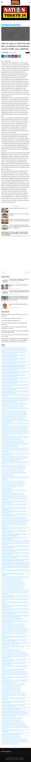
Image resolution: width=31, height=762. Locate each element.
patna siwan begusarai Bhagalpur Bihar (11, 686)
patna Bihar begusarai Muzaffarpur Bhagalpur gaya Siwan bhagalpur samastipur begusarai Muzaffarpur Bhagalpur (15, 564)
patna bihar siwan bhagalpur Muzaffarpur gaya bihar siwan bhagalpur (14, 638)
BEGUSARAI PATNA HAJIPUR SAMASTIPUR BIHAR (11, 439)
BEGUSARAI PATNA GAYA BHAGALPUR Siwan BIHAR (12, 406)
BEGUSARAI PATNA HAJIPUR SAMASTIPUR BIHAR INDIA (13, 441)
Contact (11, 759)
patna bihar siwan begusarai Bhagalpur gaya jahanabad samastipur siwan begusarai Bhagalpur (15, 616)
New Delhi (20, 486)
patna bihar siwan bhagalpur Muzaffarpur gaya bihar (14, 631)
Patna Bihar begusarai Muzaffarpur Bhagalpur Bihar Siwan (14, 506)
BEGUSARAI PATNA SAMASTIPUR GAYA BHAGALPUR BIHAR (13, 466)
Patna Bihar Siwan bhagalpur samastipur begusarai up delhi (14, 667)
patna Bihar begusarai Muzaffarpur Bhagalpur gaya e (14, 522)
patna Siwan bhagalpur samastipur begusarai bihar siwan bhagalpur (15, 728)
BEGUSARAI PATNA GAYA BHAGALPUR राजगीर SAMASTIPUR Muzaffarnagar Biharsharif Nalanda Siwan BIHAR (13, 366)
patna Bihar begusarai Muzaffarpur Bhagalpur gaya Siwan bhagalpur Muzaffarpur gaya (15, 551)
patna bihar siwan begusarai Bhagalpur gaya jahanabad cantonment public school (15, 597)
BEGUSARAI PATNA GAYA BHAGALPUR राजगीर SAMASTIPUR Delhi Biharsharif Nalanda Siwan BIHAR (14, 363)
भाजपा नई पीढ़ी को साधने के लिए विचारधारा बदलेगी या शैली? (18, 305)
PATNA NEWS (4, 684)
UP (4, 743)
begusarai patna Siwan (7, 475)
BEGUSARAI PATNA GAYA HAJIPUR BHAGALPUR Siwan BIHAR (14, 429)
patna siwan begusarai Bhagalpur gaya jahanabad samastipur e (13, 699)
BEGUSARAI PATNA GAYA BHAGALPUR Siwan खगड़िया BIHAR (13, 403)
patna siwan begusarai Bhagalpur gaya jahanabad (13, 693)
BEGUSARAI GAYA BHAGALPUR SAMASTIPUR (17, 348)
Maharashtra (5, 486)
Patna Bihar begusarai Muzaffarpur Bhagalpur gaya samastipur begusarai (14, 532)
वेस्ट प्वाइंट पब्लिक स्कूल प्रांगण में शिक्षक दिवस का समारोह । (11, 318)
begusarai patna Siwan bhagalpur (10, 477)
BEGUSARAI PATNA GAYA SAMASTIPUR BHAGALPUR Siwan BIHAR (15, 437)
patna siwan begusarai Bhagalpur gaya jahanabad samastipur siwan (13, 703)
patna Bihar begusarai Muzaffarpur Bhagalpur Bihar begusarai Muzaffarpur (14, 502)
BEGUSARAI (4, 348)
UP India (8, 743)
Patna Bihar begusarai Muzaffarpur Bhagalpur (13, 494)
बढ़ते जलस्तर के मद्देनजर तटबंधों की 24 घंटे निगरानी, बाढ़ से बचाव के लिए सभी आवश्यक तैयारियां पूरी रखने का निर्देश (19, 291)
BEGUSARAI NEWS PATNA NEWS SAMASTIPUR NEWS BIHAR (13, 472)
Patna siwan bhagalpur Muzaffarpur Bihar (12, 718)
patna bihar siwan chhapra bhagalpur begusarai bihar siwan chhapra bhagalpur (14, 682)
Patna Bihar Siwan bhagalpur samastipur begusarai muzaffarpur (14, 657)
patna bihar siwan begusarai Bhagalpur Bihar (12, 586)
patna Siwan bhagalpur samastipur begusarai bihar (14, 725)
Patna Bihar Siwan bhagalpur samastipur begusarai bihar (15, 654)
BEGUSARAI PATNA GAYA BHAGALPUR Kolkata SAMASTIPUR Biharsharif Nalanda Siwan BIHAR (14, 379)
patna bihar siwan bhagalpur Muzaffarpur (12, 619)
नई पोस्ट (3, 272)
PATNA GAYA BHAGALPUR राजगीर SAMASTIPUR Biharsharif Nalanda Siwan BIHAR (14, 491)
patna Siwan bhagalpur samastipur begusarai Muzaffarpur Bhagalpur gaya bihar (12, 734)
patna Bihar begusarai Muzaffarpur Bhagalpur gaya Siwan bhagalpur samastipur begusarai (15, 557)
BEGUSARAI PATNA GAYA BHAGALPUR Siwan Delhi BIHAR (13, 411)
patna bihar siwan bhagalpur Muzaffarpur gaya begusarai (15, 629)
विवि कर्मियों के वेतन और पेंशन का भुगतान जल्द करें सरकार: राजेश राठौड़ (19, 214)
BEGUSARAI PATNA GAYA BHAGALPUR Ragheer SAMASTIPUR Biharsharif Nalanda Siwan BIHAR (14, 383)
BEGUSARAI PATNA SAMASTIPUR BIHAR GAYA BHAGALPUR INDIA (15, 457)
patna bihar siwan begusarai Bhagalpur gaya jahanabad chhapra (15, 600)
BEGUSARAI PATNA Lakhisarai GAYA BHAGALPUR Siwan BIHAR (15, 443)
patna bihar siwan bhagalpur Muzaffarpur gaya (13, 627)
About (7, 759)
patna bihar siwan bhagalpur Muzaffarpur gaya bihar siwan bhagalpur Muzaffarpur (14, 641)
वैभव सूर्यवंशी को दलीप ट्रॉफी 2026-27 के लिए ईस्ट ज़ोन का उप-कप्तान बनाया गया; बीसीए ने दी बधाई (19, 280)
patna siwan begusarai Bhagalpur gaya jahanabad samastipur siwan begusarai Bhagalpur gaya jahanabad (15, 712)
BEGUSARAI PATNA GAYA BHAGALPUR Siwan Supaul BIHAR (14, 416)
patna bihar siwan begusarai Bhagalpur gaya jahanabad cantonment (15, 594)
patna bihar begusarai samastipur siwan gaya (12, 581)
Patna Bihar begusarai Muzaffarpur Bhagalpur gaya (14, 518)
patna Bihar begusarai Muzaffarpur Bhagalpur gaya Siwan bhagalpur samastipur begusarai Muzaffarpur (15, 560)
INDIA (13, 484)
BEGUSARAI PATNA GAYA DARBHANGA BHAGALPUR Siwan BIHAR (15, 427)
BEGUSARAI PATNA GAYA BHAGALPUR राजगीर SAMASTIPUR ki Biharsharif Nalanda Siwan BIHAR (14, 369)
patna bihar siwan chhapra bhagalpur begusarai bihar (14, 672)
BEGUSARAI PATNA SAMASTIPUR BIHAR (10, 446)
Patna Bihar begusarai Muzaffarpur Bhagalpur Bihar (14, 496)
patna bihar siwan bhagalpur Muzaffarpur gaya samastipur (13, 647)
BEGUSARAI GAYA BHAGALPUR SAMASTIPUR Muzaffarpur (14, 350)
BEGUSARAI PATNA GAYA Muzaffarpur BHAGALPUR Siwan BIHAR (15, 431)
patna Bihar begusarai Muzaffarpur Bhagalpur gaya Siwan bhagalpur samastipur (15, 554)
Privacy (16, 759)
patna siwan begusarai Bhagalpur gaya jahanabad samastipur (13, 696)
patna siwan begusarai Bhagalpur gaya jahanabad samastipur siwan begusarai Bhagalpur (13, 709)
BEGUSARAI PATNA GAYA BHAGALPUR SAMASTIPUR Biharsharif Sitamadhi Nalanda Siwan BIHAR (15, 392)
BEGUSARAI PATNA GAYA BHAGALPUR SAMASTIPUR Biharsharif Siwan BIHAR (15, 396)
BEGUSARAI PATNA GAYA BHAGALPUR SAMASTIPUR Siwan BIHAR (15, 398)
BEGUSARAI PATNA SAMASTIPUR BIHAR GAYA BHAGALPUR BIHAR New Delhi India (15, 451)
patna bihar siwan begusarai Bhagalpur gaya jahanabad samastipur (15, 603)
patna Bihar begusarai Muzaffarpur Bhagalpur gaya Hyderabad (14, 525)
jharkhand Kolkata (20, 484)
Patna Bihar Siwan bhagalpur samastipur (11, 650)
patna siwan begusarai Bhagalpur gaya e (11, 690)
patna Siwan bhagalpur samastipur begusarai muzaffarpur (12, 731)
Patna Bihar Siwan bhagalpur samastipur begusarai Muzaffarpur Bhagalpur (14, 661)
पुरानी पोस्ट (27, 272)
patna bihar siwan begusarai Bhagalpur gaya (12, 588)
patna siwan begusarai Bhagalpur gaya (11, 688)
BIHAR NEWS (4, 479)
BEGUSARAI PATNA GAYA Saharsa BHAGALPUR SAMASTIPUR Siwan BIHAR (14, 434)
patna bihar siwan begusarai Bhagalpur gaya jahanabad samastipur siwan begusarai (15, 613)
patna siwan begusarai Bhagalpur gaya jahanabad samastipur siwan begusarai (13, 706)
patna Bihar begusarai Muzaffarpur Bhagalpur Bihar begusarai (14, 499)
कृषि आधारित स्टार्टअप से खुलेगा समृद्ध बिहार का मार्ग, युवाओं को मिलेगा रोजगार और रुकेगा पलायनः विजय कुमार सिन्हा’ (19, 220)
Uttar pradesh (15, 743)
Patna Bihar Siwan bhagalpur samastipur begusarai (14, 652)
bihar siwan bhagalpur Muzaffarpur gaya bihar (13, 481)
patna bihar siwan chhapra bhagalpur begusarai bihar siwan (14, 675)
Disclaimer (22, 759)
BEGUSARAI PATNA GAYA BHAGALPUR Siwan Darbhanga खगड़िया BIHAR (15, 409)
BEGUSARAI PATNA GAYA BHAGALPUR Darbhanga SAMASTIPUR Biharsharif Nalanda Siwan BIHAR (15, 373)
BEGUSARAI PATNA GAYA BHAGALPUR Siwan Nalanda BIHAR (14, 413)
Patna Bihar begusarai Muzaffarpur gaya (11, 579)
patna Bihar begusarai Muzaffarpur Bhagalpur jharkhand (13, 575)
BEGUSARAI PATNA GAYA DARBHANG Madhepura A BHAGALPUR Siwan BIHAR (15, 424)
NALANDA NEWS (13, 486)
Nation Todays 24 (19, 757)
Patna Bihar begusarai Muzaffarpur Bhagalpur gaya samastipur (14, 529)
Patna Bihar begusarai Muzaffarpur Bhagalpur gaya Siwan (15, 541)
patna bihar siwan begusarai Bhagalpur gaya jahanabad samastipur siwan (15, 610)
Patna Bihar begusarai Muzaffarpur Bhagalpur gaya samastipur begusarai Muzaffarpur (14, 535)
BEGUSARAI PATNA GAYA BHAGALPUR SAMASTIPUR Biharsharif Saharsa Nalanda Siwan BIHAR (15, 389)
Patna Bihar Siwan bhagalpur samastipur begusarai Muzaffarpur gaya (14, 664)
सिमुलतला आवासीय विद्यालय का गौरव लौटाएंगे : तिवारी (18, 208)
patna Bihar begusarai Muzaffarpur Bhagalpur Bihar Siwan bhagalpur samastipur (14, 515)
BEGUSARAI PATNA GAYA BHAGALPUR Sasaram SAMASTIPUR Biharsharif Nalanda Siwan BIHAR (14, 401)
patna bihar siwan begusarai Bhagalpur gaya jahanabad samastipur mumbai (15, 607)
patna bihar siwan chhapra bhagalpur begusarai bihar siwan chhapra (14, 678)
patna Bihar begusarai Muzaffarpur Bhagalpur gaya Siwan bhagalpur (15, 544)
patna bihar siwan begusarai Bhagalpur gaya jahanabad (15, 590)
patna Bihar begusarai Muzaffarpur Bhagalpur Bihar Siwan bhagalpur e (14, 512)
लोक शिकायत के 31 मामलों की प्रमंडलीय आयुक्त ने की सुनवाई (18, 285)
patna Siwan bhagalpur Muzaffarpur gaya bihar (13, 722)
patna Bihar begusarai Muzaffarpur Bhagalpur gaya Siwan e (15, 571)
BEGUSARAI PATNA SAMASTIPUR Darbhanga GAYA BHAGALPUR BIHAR (15, 463)
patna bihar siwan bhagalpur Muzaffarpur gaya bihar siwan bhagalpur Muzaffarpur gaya (14, 644)
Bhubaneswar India (23, 477)
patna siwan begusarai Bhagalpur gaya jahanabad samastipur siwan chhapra (13, 716)
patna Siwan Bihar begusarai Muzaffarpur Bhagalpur (14, 739)
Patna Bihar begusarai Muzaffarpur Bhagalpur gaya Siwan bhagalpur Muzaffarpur (15, 547)
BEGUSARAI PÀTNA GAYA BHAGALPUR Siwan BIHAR (12, 470)
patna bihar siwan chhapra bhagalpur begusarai (13, 669)
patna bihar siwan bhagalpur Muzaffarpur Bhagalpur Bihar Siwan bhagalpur (14, 622)
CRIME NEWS (4, 484)
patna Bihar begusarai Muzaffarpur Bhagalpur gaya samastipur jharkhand (14, 539)
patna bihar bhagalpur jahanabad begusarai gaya (13, 584)
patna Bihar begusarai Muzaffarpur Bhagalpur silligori (15, 577)
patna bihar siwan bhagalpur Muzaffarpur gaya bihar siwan (14, 634)
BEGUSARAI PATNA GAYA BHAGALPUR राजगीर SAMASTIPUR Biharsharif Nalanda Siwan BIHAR (13, 353)
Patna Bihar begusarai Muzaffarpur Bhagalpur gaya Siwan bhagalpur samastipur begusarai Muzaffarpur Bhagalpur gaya (15, 567)
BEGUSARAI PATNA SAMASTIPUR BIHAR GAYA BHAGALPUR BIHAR (15, 448)
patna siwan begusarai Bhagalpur (16, 684)
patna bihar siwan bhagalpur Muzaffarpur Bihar (13, 624)
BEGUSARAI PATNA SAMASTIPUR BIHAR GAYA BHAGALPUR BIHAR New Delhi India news (15, 454)
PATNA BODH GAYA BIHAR (7, 488)
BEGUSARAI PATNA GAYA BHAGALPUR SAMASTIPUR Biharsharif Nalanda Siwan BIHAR (15, 386)
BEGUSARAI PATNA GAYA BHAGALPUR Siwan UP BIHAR (13, 418)
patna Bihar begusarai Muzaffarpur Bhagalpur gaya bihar (15, 520)
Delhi (10, 484)
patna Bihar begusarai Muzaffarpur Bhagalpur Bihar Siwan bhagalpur (14, 509)
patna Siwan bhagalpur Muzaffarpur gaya (11, 720)
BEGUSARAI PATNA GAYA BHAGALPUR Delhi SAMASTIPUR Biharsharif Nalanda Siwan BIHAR (13, 376)
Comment (27, 52)
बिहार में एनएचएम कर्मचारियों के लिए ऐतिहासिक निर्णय (10, 320)
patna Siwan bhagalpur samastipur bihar (11, 737)
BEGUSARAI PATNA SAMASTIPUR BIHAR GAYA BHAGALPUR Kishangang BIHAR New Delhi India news (13, 460)
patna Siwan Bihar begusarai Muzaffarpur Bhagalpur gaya (15, 741)
